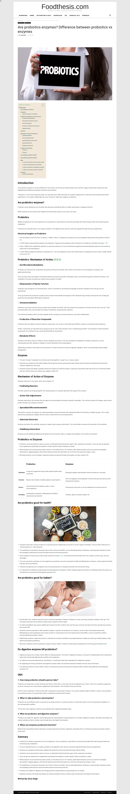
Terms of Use (87, 792)
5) (60, 259)
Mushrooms (23, 15)
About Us (110, 792)
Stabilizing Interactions (27, 145)
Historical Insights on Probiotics (29, 114)
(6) (57, 371)
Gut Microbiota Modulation (28, 118)
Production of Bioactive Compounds (30, 126)
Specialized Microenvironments (29, 140)
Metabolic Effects (26, 128)
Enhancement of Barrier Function (30, 120)
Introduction (22, 107)
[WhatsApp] (32, 42)
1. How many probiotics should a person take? (33, 162)
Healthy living (21, 20)
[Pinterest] (27, 42)
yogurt (61, 556)
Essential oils (75, 15)
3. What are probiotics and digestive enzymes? (33, 167)
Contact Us (103, 792)
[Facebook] (19, 42)
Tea (66, 15)
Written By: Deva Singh (27, 174)
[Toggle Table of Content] (42, 105)
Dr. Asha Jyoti (22, 35)
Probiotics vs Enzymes (26, 148)
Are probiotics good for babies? (29, 157)
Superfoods (58, 15)
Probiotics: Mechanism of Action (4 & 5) (31, 116)
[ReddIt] (36, 42)
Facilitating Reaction (27, 135)
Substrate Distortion (27, 143)
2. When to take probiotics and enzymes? (32, 164)
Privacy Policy (95, 792)
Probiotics (23, 112)
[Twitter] (23, 42)
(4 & (56, 259)
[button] (110, 15)
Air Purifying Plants (44, 15)
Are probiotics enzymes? (27, 109)
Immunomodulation (27, 123)
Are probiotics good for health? (29, 155)
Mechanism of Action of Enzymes (29, 133)
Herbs (32, 15)
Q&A (22, 160)
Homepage (85, 15)
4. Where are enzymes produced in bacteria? (32, 169)
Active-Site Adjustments (28, 138)
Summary (23, 172)
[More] (40, 42)
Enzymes (23, 131)
